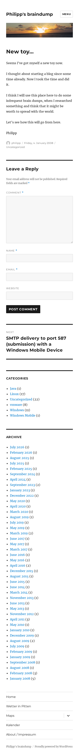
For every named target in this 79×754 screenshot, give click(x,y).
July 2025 (17, 463)
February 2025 (21, 469)
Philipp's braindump (29, 14)
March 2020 (19, 512)
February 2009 (21, 652)
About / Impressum (21, 734)
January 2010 (20, 630)
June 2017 (17, 539)
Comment (15, 192)
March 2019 (19, 533)
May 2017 (17, 544)
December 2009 (22, 635)
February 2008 (21, 673)
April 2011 (17, 619)
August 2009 (19, 641)
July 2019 (17, 522)
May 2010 (17, 625)
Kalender (13, 725)
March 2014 (19, 592)
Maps (10, 715)
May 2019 (17, 528)
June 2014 (17, 587)
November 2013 (22, 598)
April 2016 (17, 565)
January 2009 (20, 657)
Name (11, 250)
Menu (66, 14)
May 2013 (17, 608)
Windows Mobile (22, 415)
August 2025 (19, 458)
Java (13, 388)
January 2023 (20, 490)
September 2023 (22, 485)
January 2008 (20, 678)
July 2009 (17, 646)
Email (12, 269)
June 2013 (17, 603)
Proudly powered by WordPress (54, 746)
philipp (16, 142)
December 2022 (22, 495)
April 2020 (18, 506)
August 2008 (19, 668)
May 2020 (17, 501)
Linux (14, 394)
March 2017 (18, 549)
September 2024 (22, 474)
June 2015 (17, 582)
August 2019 (19, 517)
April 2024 (18, 479)
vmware (16, 405)
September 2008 (22, 662)
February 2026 (21, 452)
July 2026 (17, 447)
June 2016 (17, 555)
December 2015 (21, 571)
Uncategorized (15, 147)
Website (12, 288)
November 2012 (22, 614)
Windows (17, 410)
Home (11, 697)
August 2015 (19, 576)
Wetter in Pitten (18, 706)
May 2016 (17, 560)
